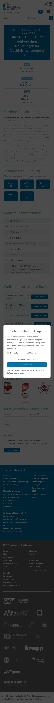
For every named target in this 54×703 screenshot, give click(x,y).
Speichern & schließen (27, 359)
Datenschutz (39, 370)
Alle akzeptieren (27, 364)
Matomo (32, 353)
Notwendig (13, 353)
